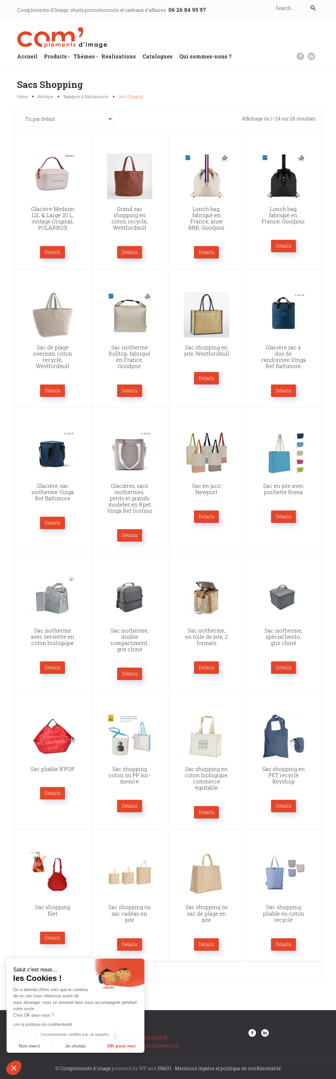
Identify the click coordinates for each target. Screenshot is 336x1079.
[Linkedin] (311, 56)
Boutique (45, 96)
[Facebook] (300, 56)
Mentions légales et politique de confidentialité (228, 1068)
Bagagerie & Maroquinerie (86, 96)
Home (22, 96)
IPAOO (164, 1068)
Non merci (29, 1045)
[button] (14, 1068)
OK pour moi (121, 1045)
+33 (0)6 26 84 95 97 (148, 1038)
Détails (52, 252)
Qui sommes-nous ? (205, 56)
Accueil (27, 56)
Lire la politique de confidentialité (42, 1024)
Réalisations (118, 56)
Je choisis (75, 1045)
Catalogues (157, 56)
